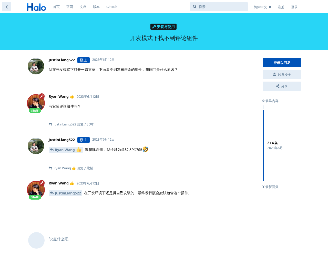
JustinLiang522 (68, 193)
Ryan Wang (65, 149)
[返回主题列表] (6, 6)
